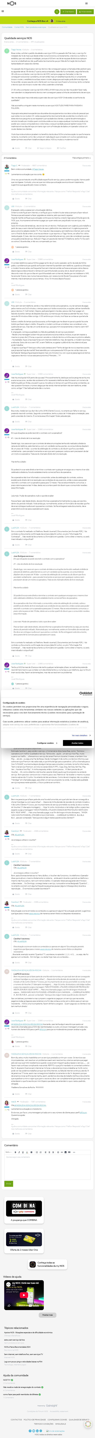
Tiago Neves (16, 50)
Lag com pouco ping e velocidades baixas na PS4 (23, 1362)
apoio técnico (34, 913)
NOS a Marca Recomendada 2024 (17, 1347)
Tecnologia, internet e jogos (15, 1365)
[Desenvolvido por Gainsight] (48, 1406)
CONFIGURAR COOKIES (57, 1420)
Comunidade (7, 27)
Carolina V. (15, 831)
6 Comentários (9, 1390)
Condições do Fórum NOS (37, 1411)
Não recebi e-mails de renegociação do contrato (22, 1387)
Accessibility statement (59, 1411)
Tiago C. (14, 166)
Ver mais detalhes (79, 735)
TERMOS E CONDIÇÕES (43, 1424)
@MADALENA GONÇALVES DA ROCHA (27, 1024)
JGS (12, 206)
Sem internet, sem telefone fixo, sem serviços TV (23, 1354)
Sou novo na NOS (11, 1350)
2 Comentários (9, 1383)
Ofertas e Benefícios (12, 1336)
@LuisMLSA (19, 835)
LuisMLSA (15, 407)
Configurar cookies (45, 743)
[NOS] (11, 3)
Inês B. (13, 1102)
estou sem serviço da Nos (14, 1340)
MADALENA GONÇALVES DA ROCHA (26, 970)
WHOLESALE (60, 1424)
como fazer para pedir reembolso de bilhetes (20, 1394)
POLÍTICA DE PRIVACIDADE (35, 1420)
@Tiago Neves (38, 169)
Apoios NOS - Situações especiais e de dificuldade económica (28, 1332)
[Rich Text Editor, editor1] (47, 1167)
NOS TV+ (7, 1380)
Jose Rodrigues (17, 259)
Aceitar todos (77, 743)
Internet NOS (9, 1357)
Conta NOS (19, 27)
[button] (2, 12)
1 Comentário (8, 1398)
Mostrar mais (47, 1315)
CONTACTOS (16, 1420)
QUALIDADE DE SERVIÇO (79, 1420)
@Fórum (43, 1029)
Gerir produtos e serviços (36, 27)
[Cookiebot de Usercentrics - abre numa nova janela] (81, 694)
